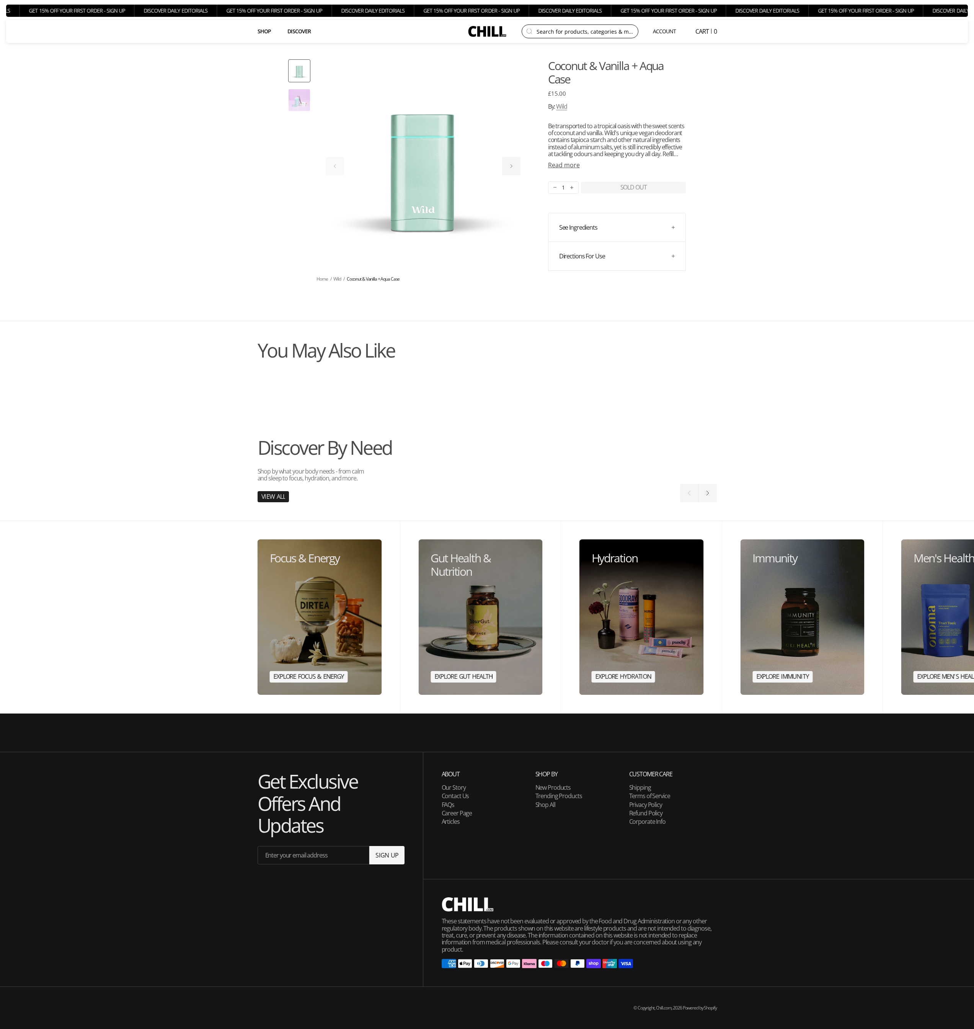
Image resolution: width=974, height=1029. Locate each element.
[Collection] (320, 617)
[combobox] (585, 31)
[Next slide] (511, 166)
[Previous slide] (335, 166)
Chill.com (664, 1007)
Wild (561, 106)
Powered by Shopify (700, 1007)
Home (322, 279)
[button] (665, 31)
